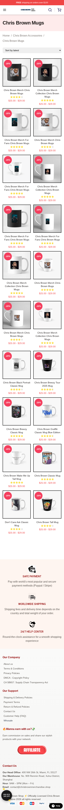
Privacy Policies (12, 673)
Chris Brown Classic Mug (47, 475)
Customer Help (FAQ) (15, 716)
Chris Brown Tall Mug (47, 522)
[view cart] (59, 10)
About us (8, 664)
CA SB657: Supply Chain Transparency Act (26, 682)
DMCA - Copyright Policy (16, 677)
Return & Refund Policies (17, 706)
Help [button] (58, 806)
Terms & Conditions (14, 668)
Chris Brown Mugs (13, 40)
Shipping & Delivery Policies (18, 697)
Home (6, 35)
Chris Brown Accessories (27, 35)
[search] (50, 10)
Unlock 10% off (6, 795)
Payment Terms (12, 702)
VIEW (17, 83)
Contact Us (9, 711)
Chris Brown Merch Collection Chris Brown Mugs (47, 93)
